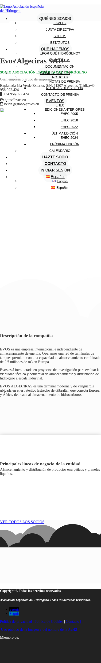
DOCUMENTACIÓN (59, 66)
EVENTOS (55, 101)
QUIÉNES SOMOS (55, 19)
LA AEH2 (60, 23)
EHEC (59, 105)
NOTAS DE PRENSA (64, 81)
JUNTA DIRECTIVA (60, 29)
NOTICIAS (60, 77)
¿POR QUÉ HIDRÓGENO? (60, 53)
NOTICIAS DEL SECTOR (64, 88)
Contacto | (73, 621)
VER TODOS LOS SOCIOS (22, 522)
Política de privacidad (16, 621)
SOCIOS (60, 36)
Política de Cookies (49, 621)
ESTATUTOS (60, 42)
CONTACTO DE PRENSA (60, 94)
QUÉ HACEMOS (55, 49)
